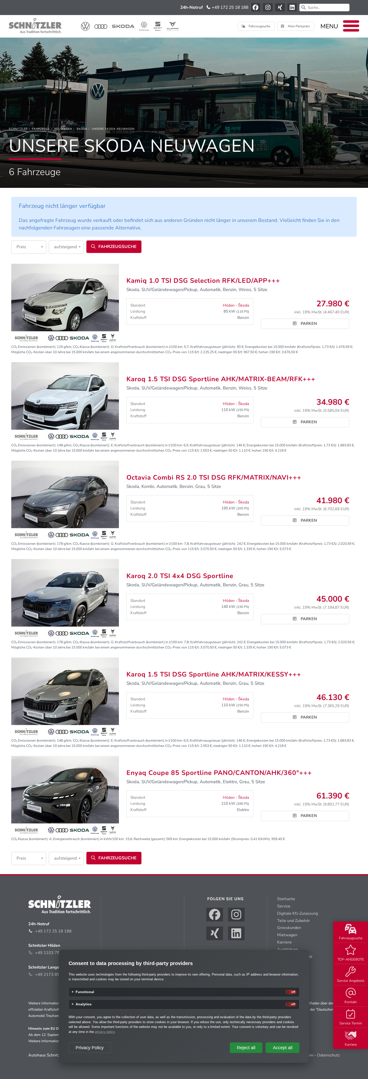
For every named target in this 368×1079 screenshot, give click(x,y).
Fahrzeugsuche (350, 938)
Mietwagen (287, 935)
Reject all (246, 1047)
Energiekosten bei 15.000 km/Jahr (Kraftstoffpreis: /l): (290, 346)
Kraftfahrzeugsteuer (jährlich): (213, 346)
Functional (85, 992)
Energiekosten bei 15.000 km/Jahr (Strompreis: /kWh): (224, 839)
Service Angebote (350, 980)
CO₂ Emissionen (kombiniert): (33, 346)
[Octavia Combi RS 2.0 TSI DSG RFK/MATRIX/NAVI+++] (65, 501)
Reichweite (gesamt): (149, 839)
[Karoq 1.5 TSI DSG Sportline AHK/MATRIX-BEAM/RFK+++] (65, 402)
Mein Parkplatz (298, 26)
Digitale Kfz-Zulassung (297, 913)
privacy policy (105, 1032)
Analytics (84, 1004)
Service (283, 906)
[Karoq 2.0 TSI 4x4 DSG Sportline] (65, 599)
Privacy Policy (90, 1047)
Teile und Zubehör (293, 920)
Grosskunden (289, 927)
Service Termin (350, 1023)
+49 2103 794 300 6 (54, 953)
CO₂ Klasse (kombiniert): (91, 346)
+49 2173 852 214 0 (54, 974)
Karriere (351, 1044)
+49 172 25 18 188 (229, 7)
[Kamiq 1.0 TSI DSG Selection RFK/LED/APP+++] (65, 304)
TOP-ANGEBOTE (350, 959)
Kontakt (350, 1002)
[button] (28, 247)
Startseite (286, 899)
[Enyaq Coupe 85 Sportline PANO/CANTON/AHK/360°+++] (65, 796)
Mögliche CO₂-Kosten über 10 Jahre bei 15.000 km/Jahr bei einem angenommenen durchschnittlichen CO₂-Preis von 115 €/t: (105, 352)
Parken (308, 323)
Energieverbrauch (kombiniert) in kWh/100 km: (88, 839)
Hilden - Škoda (236, 305)
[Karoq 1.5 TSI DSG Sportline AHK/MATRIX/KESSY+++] (65, 698)
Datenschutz (328, 1055)
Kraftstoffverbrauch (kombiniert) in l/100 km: (149, 346)
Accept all (282, 1047)
